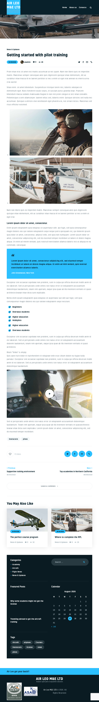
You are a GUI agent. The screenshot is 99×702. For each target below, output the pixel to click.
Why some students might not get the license (26, 602)
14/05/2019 (15, 531)
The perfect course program (24, 537)
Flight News (17, 572)
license (30, 647)
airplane (27, 642)
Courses (39, 642)
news (40, 647)
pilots (25, 439)
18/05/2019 (60, 531)
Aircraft (15, 568)
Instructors (13, 439)
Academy (16, 564)
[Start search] (91, 7)
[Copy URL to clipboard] (91, 62)
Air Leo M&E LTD (50, 690)
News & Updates (13, 49)
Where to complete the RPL (68, 537)
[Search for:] (70, 562)
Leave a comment (48, 486)
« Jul (54, 626)
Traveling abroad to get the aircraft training (25, 620)
